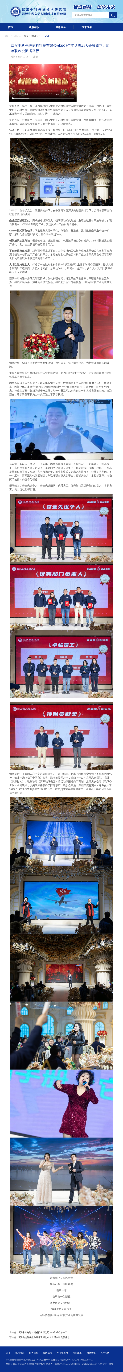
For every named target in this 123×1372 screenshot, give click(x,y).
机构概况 (34, 27)
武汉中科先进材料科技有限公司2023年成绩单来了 (42, 1332)
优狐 (111, 1364)
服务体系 (60, 27)
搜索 (113, 15)
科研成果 (42, 35)
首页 (10, 27)
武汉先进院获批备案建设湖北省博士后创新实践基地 (44, 1337)
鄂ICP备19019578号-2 (82, 1360)
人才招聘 (94, 35)
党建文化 (68, 35)
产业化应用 (14, 35)
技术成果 (87, 27)
